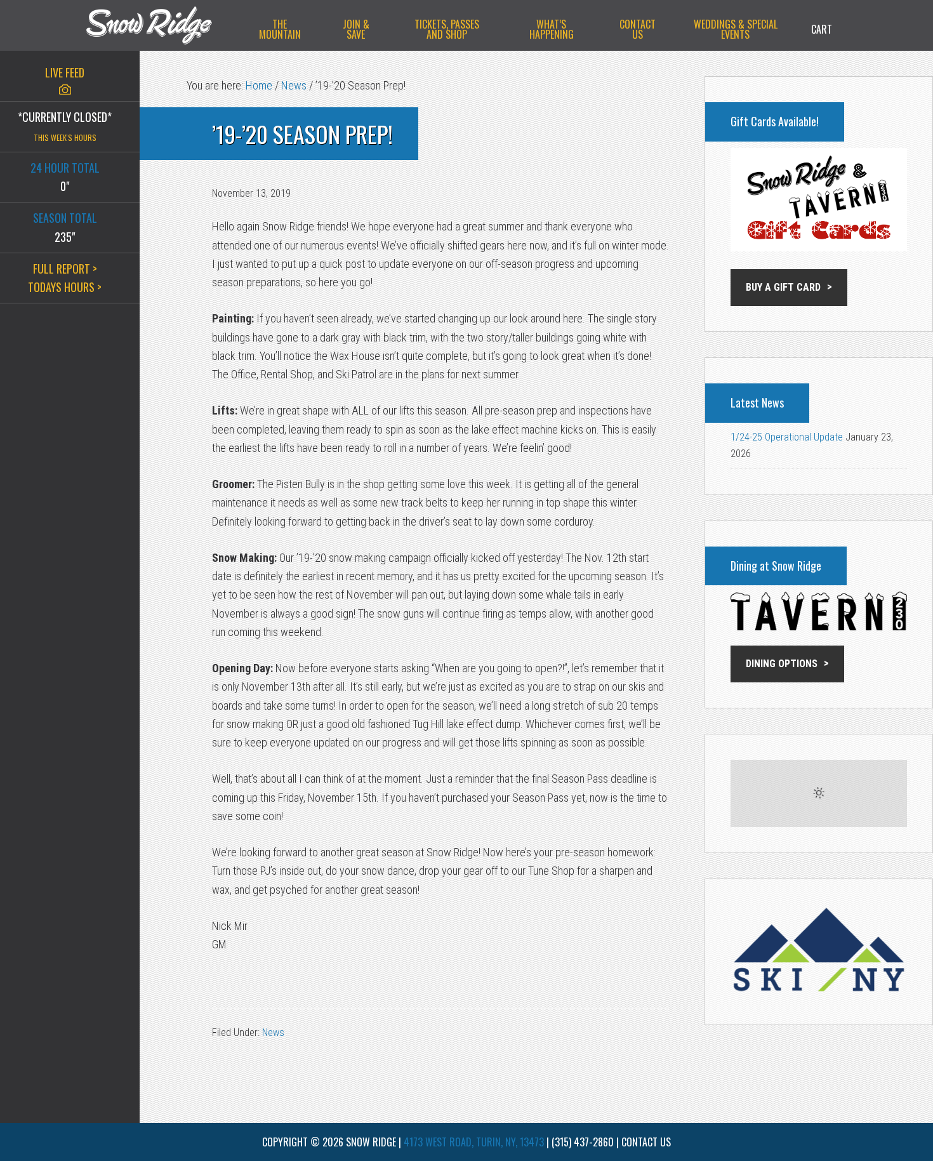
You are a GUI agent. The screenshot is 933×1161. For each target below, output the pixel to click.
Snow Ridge (162, 25)
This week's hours (65, 137)
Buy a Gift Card (783, 287)
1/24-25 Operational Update (787, 437)
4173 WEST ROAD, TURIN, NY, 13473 (474, 1142)
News (273, 1032)
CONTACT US (646, 1142)
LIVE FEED (64, 72)
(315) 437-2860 (583, 1142)
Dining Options (781, 664)
